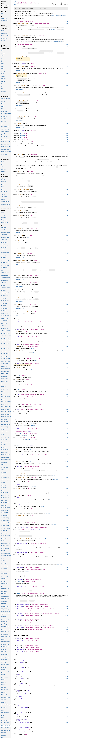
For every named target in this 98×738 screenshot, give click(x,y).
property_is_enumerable (24, 92)
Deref (23, 63)
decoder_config (22, 56)
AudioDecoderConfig (44, 23)
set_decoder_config (23, 35)
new (19, 46)
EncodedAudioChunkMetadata (25, 21)
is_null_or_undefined (23, 189)
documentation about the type (53, 167)
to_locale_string (22, 100)
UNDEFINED (22, 135)
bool (46, 73)
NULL (21, 133)
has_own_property (22, 73)
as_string (20, 154)
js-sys (56, 159)
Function (33, 66)
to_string (20, 108)
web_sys (15, 1)
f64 (32, 141)
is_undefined (21, 184)
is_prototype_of (22, 85)
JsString (35, 100)
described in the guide (58, 15)
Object (33, 63)
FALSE (21, 139)
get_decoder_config (23, 23)
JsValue (40, 73)
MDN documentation (20, 70)
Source (15, 4)
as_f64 (20, 141)
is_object (20, 199)
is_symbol (20, 194)
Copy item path (38, 3)
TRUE (21, 137)
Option (36, 23)
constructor (21, 66)
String (35, 154)
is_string (20, 149)
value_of (20, 123)
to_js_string (21, 116)
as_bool (20, 171)
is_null (20, 178)
